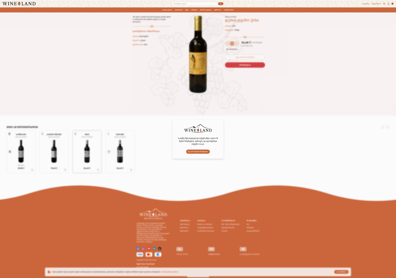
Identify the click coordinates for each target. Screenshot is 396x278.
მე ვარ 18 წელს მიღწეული (198, 151)
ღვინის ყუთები (206, 10)
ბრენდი (194, 10)
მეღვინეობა (376, 4)
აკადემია (365, 4)
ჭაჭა (187, 10)
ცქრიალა (217, 10)
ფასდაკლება (167, 10)
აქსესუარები (229, 10)
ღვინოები (179, 10)
